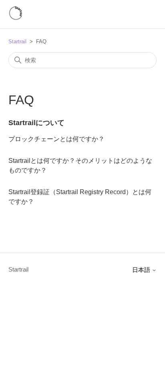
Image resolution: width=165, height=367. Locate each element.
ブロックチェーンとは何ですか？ (56, 139)
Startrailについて (36, 123)
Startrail (17, 42)
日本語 (142, 269)
